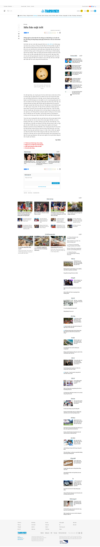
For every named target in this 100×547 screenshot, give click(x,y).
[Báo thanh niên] (50, 11)
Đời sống (35, 15)
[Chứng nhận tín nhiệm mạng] (63, 542)
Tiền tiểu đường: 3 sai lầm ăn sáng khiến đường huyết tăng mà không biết (73, 453)
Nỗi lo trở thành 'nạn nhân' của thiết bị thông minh (78, 281)
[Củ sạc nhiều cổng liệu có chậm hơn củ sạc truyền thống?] (68, 463)
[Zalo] (95, 6)
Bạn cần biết (23, 6)
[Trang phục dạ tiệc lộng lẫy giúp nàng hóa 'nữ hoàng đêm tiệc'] (68, 503)
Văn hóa (53, 15)
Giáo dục (46, 15)
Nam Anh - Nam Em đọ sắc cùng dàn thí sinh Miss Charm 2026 (72, 373)
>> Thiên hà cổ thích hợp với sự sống (33, 143)
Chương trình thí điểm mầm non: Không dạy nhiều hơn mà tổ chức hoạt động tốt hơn (72, 412)
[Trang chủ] (18, 15)
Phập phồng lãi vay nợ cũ (68, 311)
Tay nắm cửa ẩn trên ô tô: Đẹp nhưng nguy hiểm (72, 489)
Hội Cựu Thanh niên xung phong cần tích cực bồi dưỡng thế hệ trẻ (72, 389)
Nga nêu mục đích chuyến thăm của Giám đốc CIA (72, 288)
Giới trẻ (43, 15)
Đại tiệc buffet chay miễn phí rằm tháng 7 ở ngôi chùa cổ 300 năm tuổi (73, 327)
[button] (19, 25)
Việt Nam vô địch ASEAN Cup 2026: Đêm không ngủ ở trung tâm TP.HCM (78, 320)
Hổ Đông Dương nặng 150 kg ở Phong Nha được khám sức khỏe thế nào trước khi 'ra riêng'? (72, 331)
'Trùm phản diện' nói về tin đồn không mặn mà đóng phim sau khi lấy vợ (78, 362)
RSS (51, 532)
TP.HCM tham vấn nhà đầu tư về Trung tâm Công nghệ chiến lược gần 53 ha (78, 263)
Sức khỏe (39, 15)
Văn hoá (47, 524)
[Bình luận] (18, 34)
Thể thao (60, 15)
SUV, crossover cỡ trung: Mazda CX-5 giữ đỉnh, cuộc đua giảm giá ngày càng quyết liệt (78, 483)
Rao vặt (74, 524)
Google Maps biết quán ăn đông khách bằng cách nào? (72, 469)
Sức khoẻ (33, 524)
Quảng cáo (47, 532)
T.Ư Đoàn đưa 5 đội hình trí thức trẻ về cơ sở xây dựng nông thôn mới (73, 393)
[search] (14, 11)
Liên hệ (32, 6)
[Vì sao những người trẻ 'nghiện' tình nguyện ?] (68, 383)
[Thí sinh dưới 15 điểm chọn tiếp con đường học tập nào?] (68, 403)
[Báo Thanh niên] (22, 533)
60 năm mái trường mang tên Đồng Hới (71, 408)
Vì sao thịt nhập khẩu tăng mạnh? (70, 308)
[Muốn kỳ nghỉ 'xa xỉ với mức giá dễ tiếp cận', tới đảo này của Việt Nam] (68, 342)
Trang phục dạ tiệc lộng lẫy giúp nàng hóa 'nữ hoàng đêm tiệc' (77, 503)
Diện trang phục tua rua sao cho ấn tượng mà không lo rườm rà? (72, 514)
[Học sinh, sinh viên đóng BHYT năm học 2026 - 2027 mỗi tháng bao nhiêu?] (68, 443)
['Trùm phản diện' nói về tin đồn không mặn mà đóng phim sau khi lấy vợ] (68, 363)
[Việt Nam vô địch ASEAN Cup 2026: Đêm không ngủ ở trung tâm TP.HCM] (68, 321)
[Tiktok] (93, 6)
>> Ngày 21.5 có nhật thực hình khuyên (33, 144)
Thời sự (24, 15)
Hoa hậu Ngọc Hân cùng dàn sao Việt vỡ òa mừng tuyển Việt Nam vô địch (72, 368)
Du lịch (50, 15)
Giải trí (57, 15)
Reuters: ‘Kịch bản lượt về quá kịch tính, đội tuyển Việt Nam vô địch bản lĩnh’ (72, 432)
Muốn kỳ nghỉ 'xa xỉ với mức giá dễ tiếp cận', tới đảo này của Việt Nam (78, 341)
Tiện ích (28, 6)
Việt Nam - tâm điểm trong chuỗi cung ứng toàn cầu (78, 301)
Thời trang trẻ (79, 15)
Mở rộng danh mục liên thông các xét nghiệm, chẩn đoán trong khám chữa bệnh (73, 269)
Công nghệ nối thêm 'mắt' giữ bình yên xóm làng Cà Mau (72, 473)
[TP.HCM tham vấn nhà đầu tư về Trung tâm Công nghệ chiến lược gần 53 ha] (68, 263)
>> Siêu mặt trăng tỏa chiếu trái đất (32, 146)
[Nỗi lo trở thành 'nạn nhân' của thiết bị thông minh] (68, 282)
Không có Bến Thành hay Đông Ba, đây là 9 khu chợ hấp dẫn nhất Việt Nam (73, 352)
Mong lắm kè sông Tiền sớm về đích (71, 273)
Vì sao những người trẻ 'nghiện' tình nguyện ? (78, 381)
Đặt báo (42, 532)
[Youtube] (90, 6)
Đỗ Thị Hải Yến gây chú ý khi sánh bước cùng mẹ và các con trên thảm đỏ (72, 509)
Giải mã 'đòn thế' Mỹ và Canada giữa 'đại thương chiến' (71, 293)
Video (70, 15)
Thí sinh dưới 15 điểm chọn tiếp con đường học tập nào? (78, 402)
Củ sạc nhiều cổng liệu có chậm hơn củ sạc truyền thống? (78, 461)
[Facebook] (92, 6)
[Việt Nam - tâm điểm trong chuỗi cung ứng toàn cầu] (68, 303)
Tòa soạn (55, 532)
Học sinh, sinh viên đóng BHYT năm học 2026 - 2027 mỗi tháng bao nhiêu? (78, 442)
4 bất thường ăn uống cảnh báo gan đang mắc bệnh (73, 449)
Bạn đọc (75, 522)
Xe (68, 15)
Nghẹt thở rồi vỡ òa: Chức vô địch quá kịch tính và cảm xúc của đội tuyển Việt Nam (78, 422)
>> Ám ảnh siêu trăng (29, 148)
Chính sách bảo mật (62, 532)
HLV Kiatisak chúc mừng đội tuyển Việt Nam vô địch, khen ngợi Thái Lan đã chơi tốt (73, 428)
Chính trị (21, 15)
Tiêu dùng (74, 15)
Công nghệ (65, 15)
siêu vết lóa (50, 44)
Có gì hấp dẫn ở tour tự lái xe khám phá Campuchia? (71, 348)
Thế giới (28, 15)
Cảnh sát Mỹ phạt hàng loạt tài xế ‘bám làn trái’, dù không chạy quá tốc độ (73, 493)
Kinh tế (31, 15)
